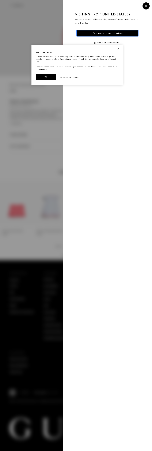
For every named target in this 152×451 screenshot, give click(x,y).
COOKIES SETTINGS (69, 77)
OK (45, 77)
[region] (77, 65)
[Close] (146, 6)
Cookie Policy (43, 69)
